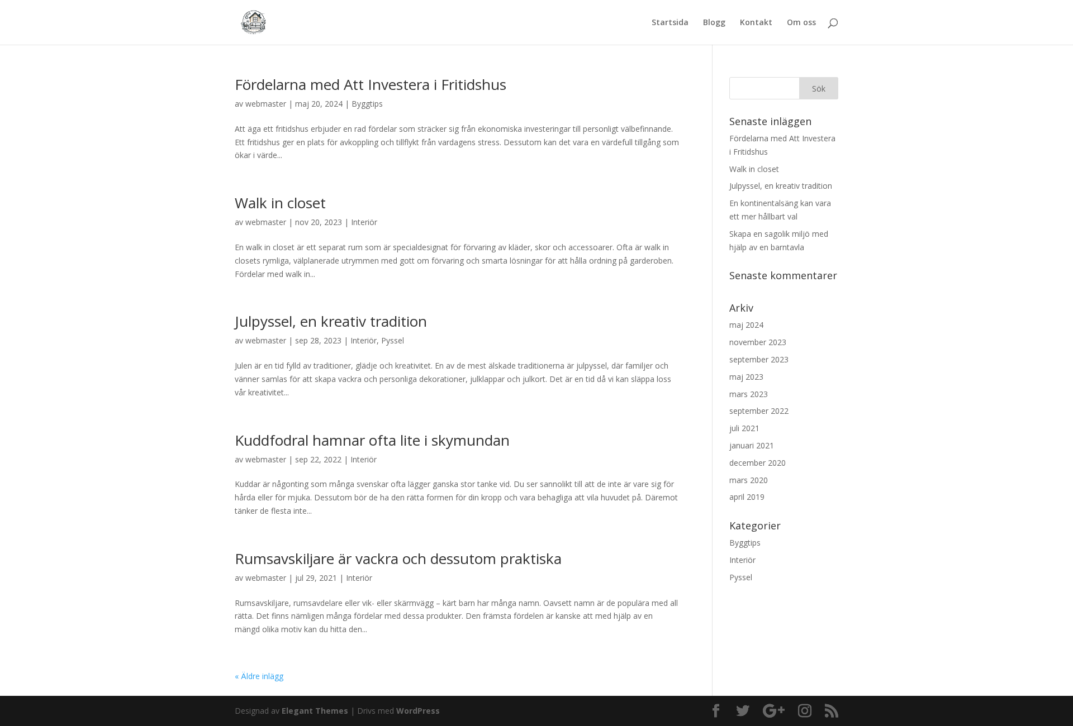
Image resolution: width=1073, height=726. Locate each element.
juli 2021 (744, 428)
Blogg (714, 22)
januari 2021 (751, 445)
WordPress (418, 710)
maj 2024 (746, 324)
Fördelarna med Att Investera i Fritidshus (370, 84)
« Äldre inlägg (259, 676)
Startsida (670, 22)
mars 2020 (748, 480)
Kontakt (756, 22)
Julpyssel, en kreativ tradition (331, 321)
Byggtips (367, 103)
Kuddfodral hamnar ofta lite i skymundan (372, 440)
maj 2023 (746, 376)
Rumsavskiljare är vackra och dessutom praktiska (398, 558)
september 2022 (759, 410)
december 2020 (757, 462)
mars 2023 (748, 394)
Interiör (364, 222)
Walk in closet (280, 203)
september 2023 (759, 359)
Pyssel (392, 340)
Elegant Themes (315, 710)
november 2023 (757, 342)
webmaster (265, 103)
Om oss (801, 22)
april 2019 (747, 496)
